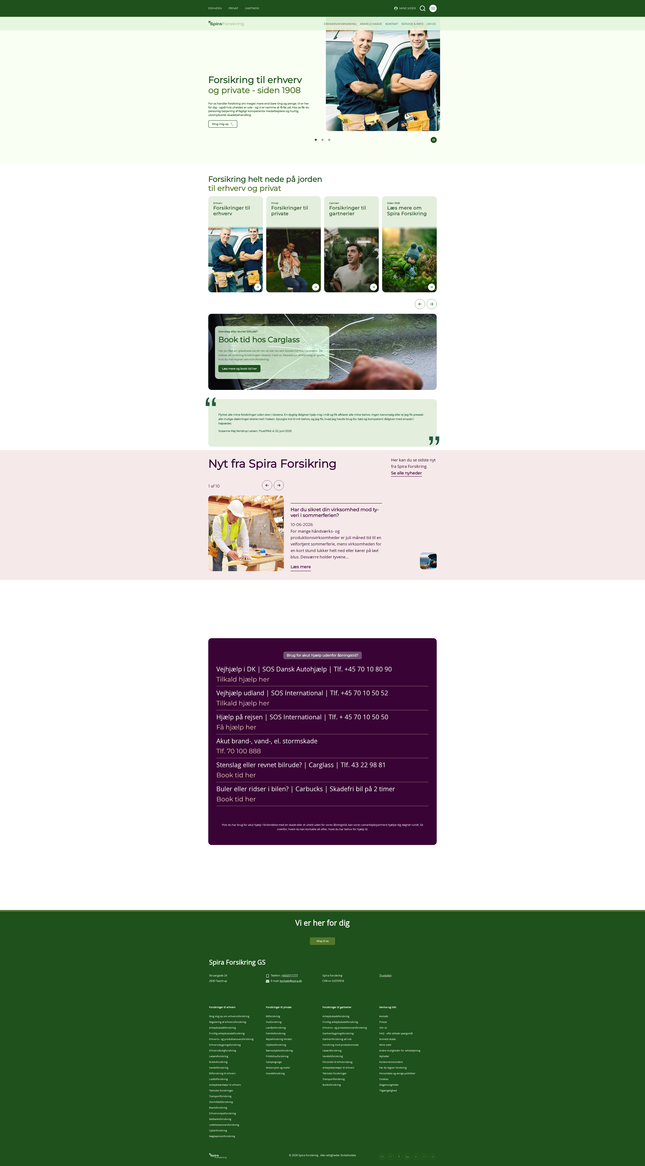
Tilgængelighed (388, 1090)
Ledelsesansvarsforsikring (224, 1124)
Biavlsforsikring (218, 1107)
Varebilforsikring (218, 1067)
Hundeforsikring (275, 1073)
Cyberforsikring (218, 1130)
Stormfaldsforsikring (221, 1102)
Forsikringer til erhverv (222, 1007)
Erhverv (215, 8)
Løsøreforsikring (218, 1056)
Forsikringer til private (278, 1007)
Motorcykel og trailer (278, 1067)
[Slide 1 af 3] (316, 140)
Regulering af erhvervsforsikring (227, 1022)
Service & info (412, 24)
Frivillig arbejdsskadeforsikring (227, 1033)
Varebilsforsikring (332, 1056)
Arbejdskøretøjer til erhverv (225, 1084)
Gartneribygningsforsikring (338, 1033)
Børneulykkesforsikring (279, 1050)
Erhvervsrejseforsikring (222, 1113)
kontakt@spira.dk (291, 981)
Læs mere (301, 566)
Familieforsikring (275, 1033)
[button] (433, 8)
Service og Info (387, 1007)
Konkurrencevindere (391, 1062)
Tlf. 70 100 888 (238, 751)
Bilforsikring (273, 1016)
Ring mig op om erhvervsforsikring (229, 1016)
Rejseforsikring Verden (279, 1039)
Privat (233, 8)
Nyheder (384, 1056)
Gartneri (252, 8)
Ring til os (323, 941)
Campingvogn (274, 1062)
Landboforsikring (276, 1027)
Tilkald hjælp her (242, 679)
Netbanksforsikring (220, 1119)
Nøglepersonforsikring (222, 1136)
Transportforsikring (220, 1096)
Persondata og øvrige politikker (397, 1073)
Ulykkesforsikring (276, 1044)
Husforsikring (274, 1022)
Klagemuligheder (389, 1084)
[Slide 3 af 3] (329, 140)
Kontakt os (219, 124)
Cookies (383, 1079)
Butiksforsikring (218, 1062)
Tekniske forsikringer (221, 1090)
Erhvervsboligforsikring (222, 1050)
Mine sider (407, 8)
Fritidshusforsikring (277, 1056)
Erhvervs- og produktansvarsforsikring (231, 1039)
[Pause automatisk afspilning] (434, 140)
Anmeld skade (371, 24)
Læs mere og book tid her (239, 368)
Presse (383, 1022)
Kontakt (391, 24)
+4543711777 (289, 975)
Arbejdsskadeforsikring (222, 1027)
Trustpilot (385, 975)
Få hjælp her (236, 727)
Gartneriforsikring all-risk (337, 1039)
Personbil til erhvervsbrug (337, 1062)
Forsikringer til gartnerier (336, 1007)
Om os (431, 24)
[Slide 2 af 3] (322, 140)
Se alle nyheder (406, 473)
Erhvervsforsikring (340, 24)
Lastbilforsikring (218, 1079)
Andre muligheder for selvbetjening (399, 1050)
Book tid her (236, 775)
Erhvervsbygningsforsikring (225, 1044)
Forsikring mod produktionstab (340, 1044)
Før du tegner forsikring (393, 1067)
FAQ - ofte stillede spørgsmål (396, 1033)
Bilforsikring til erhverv (222, 1073)
